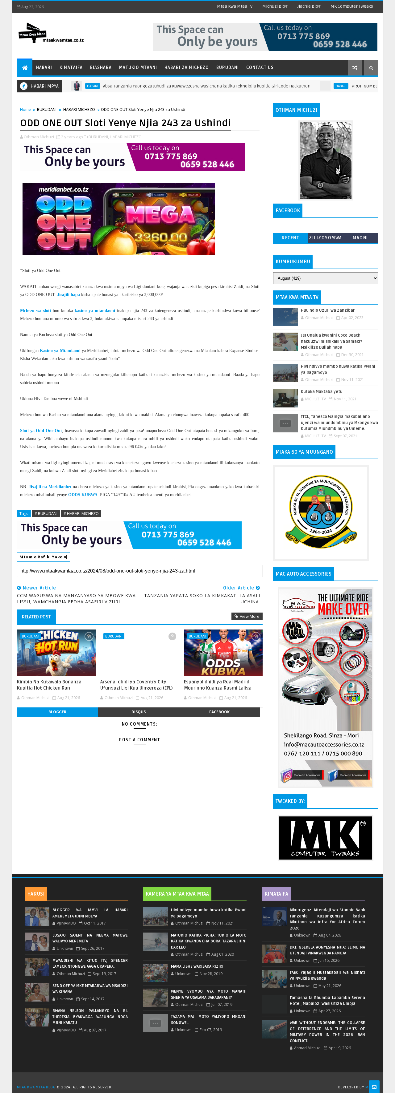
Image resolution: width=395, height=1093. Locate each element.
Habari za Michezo (186, 67)
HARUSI (35, 894)
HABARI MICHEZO (79, 109)
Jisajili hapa (68, 294)
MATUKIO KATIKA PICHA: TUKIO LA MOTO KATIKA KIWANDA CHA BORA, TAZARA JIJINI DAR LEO (208, 941)
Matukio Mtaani (138, 67)
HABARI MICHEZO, (126, 137)
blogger (57, 711)
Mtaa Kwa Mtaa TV (234, 6)
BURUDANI (46, 109)
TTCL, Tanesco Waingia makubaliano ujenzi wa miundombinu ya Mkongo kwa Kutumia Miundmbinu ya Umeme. (339, 422)
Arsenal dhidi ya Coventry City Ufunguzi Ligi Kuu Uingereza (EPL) (136, 685)
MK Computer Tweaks (352, 6)
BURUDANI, (99, 137)
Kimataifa (71, 67)
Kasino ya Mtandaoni (60, 350)
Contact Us (260, 67)
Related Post (36, 617)
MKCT (370, 1087)
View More (250, 616)
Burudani (227, 67)
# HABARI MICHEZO (81, 513)
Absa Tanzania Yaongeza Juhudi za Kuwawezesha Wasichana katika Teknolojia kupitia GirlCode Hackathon (183, 86)
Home (25, 109)
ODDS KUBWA (83, 494)
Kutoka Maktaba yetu (322, 391)
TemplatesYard (199, 1079)
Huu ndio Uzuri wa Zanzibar (328, 310)
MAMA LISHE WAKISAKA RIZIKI (197, 966)
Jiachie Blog (309, 6)
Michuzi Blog (275, 6)
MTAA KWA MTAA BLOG (36, 1087)
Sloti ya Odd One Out (41, 430)
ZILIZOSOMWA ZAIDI (325, 239)
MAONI (360, 238)
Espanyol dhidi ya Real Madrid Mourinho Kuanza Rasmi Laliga (218, 685)
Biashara (101, 67)
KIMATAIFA (276, 894)
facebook (219, 711)
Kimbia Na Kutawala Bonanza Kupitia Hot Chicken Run (49, 685)
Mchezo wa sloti (35, 310)
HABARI (69, 86)
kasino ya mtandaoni (95, 310)
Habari (44, 67)
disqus (138, 711)
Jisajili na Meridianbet (50, 486)
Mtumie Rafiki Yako (41, 557)
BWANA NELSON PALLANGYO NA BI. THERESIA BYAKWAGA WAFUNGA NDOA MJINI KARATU (90, 1016)
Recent (290, 238)
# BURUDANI (46, 513)
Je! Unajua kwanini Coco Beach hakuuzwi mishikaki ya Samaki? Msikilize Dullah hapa (331, 341)
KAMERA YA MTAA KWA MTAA (177, 894)
